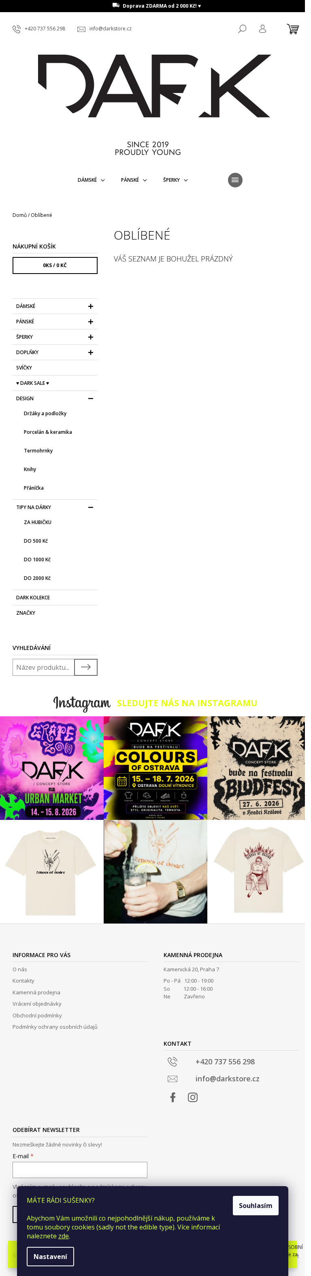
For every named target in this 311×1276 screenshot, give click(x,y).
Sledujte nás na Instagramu (187, 703)
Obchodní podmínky (37, 1015)
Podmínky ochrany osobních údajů (55, 1026)
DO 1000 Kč (37, 559)
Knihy (30, 469)
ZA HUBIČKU (37, 522)
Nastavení (50, 1256)
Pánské (25, 321)
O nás (20, 969)
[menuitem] (91, 180)
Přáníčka (34, 487)
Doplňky (27, 352)
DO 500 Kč (36, 540)
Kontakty (23, 980)
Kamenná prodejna (36, 992)
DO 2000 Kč (37, 578)
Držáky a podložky (45, 413)
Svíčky (24, 367)
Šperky (24, 336)
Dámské (25, 306)
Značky (25, 612)
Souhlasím (256, 1205)
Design (25, 398)
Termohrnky (38, 450)
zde (63, 1235)
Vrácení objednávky (37, 1003)
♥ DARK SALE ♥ (32, 383)
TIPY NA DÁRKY (33, 507)
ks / (55, 265)
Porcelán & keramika (48, 432)
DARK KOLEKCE (33, 597)
